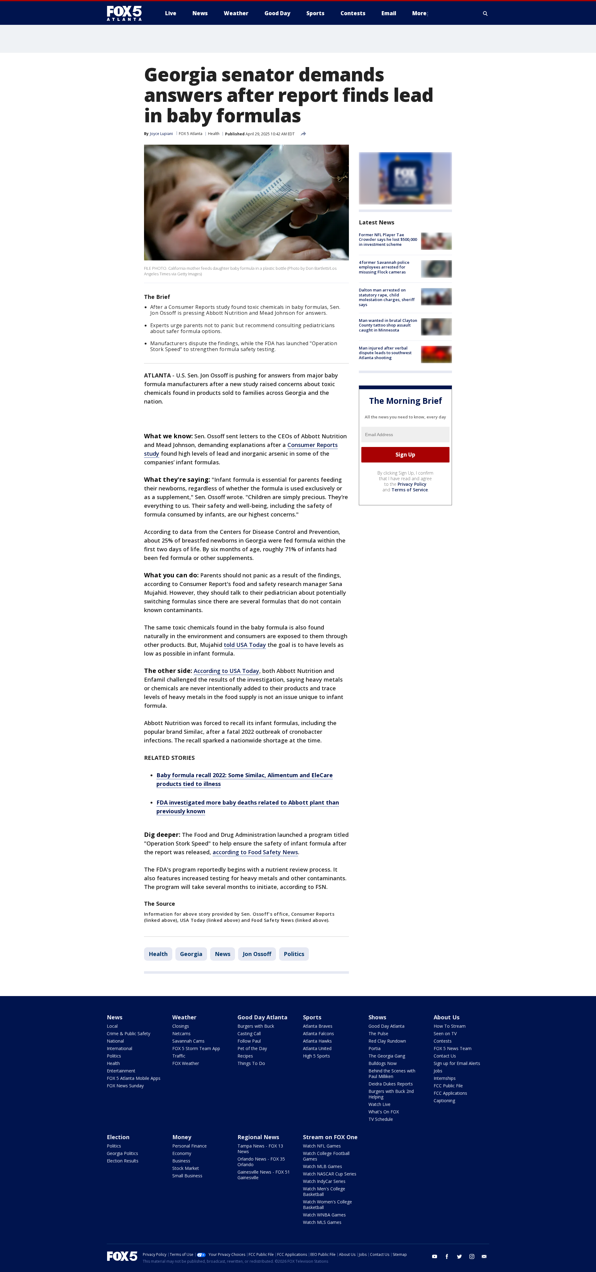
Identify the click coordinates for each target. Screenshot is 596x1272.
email (484, 1256)
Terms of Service (409, 490)
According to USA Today (226, 670)
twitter (459, 1256)
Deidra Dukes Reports (390, 1084)
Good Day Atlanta (262, 1017)
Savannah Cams (188, 1041)
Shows (377, 1017)
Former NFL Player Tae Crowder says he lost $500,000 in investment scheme (388, 239)
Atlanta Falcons (318, 1033)
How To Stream (450, 1026)
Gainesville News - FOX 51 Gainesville (263, 1174)
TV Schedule (380, 1119)
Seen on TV (445, 1033)
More (419, 13)
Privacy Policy (412, 484)
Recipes (245, 1056)
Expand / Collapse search (485, 13)
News (222, 954)
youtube (435, 1256)
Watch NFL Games (322, 1146)
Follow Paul (249, 1041)
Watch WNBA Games (324, 1215)
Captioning (444, 1100)
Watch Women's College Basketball (327, 1204)
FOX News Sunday (125, 1086)
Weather (184, 1017)
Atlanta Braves (317, 1026)
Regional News (258, 1137)
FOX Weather (185, 1063)
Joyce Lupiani (161, 133)
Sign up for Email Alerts (457, 1063)
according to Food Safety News (255, 852)
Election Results (122, 1161)
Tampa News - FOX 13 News (260, 1148)
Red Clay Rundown (387, 1041)
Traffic (178, 1056)
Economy (181, 1153)
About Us (446, 1017)
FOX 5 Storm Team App (196, 1048)
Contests (443, 1041)
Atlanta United (317, 1048)
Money (181, 1137)
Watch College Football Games (326, 1156)
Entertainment (121, 1071)
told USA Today (245, 644)
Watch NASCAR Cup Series (329, 1174)
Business (181, 1161)
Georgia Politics (122, 1153)
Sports (312, 1017)
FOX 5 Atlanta (190, 133)
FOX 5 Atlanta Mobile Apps (133, 1078)
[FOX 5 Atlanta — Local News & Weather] (127, 13)
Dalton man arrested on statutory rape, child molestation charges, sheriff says (386, 297)
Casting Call (249, 1033)
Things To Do (251, 1063)
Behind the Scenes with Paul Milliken (391, 1073)
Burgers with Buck (255, 1026)
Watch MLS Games (322, 1222)
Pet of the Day (252, 1048)
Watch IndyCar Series (324, 1181)
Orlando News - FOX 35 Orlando (261, 1161)
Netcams (181, 1033)
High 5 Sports (316, 1056)
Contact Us (445, 1056)
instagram (472, 1256)
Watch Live (379, 1104)
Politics (294, 954)
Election (118, 1137)
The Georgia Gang (386, 1056)
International (119, 1048)
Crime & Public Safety (128, 1033)
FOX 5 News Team (453, 1048)
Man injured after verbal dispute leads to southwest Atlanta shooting (385, 352)
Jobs (438, 1071)
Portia (374, 1048)
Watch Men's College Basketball (324, 1191)
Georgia (191, 954)
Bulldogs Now (382, 1063)
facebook (447, 1256)
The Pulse (378, 1033)
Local (112, 1026)
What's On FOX (383, 1112)
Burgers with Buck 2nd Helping (391, 1094)
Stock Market (185, 1168)
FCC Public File (448, 1086)
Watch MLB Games (322, 1166)
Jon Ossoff (257, 954)
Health (213, 133)
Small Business (187, 1176)
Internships (445, 1078)
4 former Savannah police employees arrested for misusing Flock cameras (384, 267)
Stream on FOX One (330, 1137)
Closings (180, 1026)
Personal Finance (189, 1146)
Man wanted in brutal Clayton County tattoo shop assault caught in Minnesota (388, 325)
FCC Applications (450, 1093)
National (115, 1041)
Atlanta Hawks (317, 1041)
